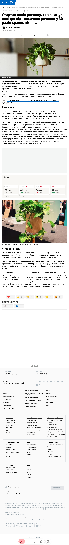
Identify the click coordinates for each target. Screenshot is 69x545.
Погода (8, 432)
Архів (47, 399)
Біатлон (29, 474)
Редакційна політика (8, 396)
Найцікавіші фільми (32, 445)
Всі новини (9, 418)
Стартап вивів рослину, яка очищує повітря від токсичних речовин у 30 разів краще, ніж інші (38, 7)
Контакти (48, 390)
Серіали (29, 454)
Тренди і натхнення (11, 472)
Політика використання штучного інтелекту (34, 394)
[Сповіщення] (67, 2)
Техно (4, 7)
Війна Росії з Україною (34, 418)
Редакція (5, 393)
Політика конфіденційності (32, 390)
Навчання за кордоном (54, 456)
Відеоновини (9, 427)
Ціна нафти (9, 445)
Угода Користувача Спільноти (33, 400)
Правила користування (9, 408)
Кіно (28, 442)
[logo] (12, 2)
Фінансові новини (11, 449)
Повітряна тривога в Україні (35, 427)
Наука (9, 7)
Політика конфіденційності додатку (34, 397)
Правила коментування (31, 403)
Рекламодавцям (7, 405)
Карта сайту (49, 402)
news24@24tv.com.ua (10, 374)
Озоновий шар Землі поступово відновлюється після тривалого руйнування (30, 101)
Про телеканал (7, 399)
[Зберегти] (61, 35)
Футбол (29, 470)
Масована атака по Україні (34, 430)
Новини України (10, 422)
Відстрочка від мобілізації (55, 432)
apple (20, 525)
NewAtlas (12, 30)
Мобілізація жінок (52, 427)
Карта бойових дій (32, 422)
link (36, 381)
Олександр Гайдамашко (13, 27)
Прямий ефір (9, 425)
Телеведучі (6, 402)
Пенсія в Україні (10, 459)
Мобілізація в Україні (55, 418)
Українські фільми (32, 447)
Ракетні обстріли (31, 420)
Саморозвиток (51, 454)
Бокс (28, 467)
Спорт (29, 465)
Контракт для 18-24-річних (55, 429)
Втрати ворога (31, 435)
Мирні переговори (32, 425)
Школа (49, 449)
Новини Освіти (52, 442)
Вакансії (48, 393)
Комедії (29, 452)
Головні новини (10, 420)
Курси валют (9, 447)
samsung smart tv (40, 525)
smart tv (30, 525)
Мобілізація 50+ (52, 424)
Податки (8, 456)
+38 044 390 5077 (41, 374)
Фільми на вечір (31, 449)
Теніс (28, 472)
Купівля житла (10, 470)
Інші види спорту (32, 477)
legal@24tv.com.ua (26, 518)
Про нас (5, 390)
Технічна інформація (30, 406)
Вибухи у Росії (31, 432)
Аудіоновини (9, 430)
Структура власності (51, 396)
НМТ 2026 (50, 451)
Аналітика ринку (10, 467)
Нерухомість (10, 465)
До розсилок (57, 488)
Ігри (47, 405)
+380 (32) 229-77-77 (15, 516)
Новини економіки (12, 442)
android (10, 525)
